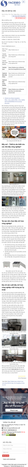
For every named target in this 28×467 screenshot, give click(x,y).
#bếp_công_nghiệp (20, 100)
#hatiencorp (8, 98)
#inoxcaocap (18, 101)
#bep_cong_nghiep (10, 100)
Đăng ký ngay (14, 410)
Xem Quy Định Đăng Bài (19, 16)
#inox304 (7, 103)
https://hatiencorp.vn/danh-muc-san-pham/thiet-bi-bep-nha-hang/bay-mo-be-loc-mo (13, 383)
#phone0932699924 (10, 101)
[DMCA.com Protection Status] (11, 435)
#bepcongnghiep (15, 98)
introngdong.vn (5, 437)
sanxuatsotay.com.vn (7, 439)
